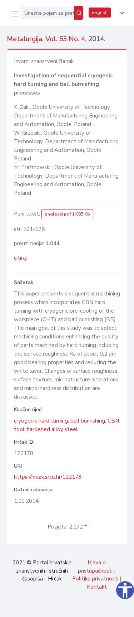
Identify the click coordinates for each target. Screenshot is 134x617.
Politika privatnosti (95, 578)
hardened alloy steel (52, 429)
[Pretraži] (78, 13)
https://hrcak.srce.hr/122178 (47, 477)
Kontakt (97, 587)
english (100, 12)
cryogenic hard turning (41, 420)
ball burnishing (87, 420)
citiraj (20, 257)
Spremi (75, 607)
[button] (120, 13)
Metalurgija (24, 39)
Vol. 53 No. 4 (65, 39)
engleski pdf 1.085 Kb (67, 214)
